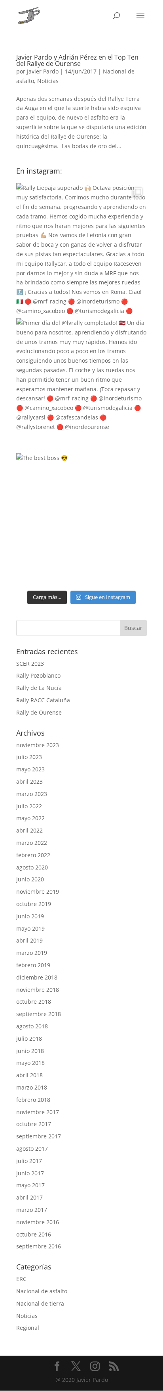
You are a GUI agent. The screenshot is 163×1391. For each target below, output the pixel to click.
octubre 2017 (33, 1124)
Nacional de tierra (40, 1303)
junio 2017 (30, 1173)
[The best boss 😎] (81, 518)
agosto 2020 (32, 867)
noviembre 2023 (37, 745)
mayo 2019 (30, 928)
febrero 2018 (33, 1099)
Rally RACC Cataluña (43, 700)
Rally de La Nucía (39, 688)
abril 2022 (29, 830)
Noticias (48, 81)
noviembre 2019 (37, 891)
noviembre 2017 (37, 1112)
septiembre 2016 (38, 1246)
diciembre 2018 (36, 977)
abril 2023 (29, 781)
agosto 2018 (32, 1026)
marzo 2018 (31, 1087)
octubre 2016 (33, 1234)
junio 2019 (30, 916)
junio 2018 (30, 1051)
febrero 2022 (33, 855)
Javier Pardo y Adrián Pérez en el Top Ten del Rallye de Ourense (77, 60)
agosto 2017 (32, 1148)
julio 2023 (29, 757)
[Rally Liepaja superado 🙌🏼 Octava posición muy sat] (81, 248)
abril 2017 (29, 1197)
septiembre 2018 (38, 1014)
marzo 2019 (31, 952)
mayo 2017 (30, 1185)
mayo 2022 (30, 818)
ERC (21, 1279)
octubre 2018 (33, 1001)
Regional (27, 1327)
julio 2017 (29, 1161)
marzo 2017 (31, 1209)
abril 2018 (29, 1075)
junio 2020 (30, 879)
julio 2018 (29, 1038)
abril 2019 (29, 940)
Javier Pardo (43, 71)
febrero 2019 (33, 965)
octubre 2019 (33, 904)
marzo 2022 (31, 842)
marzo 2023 (31, 794)
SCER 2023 (30, 663)
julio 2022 (29, 806)
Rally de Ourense (39, 712)
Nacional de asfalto (41, 1291)
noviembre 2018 (37, 989)
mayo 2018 (30, 1062)
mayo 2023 (30, 769)
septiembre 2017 (38, 1136)
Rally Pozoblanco (38, 675)
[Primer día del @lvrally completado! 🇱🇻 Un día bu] (81, 383)
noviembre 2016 (37, 1222)
